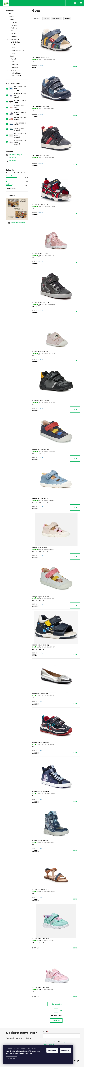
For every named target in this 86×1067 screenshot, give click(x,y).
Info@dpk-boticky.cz (15, 155)
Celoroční (14, 70)
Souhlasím (65, 1050)
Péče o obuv (15, 31)
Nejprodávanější (56, 18)
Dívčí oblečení (15, 42)
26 (33, 257)
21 (33, 160)
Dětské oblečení (14, 39)
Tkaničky (14, 36)
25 (33, 209)
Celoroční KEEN (16, 76)
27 (47, 502)
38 (33, 747)
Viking (13, 48)
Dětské (11, 14)
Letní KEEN (15, 67)
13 (61, 1010)
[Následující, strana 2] (56, 1010)
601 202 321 (12, 158)
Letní (12, 62)
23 (36, 355)
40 (33, 698)
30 (33, 845)
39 (33, 894)
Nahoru (57, 1020)
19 (33, 355)
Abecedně (67, 18)
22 (33, 404)
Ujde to (8, 180)
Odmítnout (52, 1050)
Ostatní (13, 34)
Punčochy (14, 25)
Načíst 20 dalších (56, 1004)
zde (30, 1053)
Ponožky (14, 22)
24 (33, 306)
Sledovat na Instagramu (18, 223)
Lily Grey (14, 45)
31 (33, 796)
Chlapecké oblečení (17, 50)
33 (36, 796)
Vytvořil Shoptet (75, 1061)
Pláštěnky (14, 28)
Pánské (11, 56)
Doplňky (11, 19)
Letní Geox (15, 65)
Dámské (11, 17)
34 (36, 845)
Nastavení (11, 1059)
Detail (75, 67)
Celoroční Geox (16, 73)
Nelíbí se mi (9, 184)
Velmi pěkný (10, 176)
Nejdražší (46, 18)
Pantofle (13, 59)
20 (33, 62)
